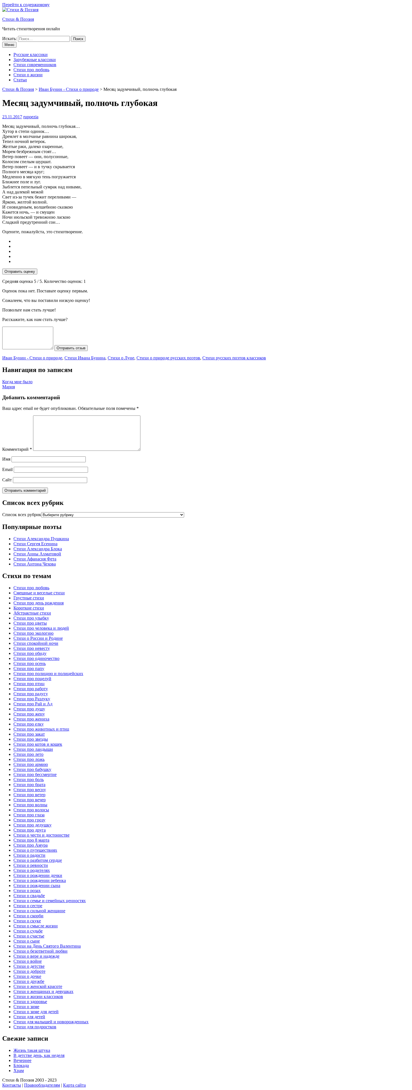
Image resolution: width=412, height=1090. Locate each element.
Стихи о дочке (27, 976)
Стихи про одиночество (36, 658)
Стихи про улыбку (31, 618)
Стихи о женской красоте (37, 986)
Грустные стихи (28, 597)
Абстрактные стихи (32, 613)
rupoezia (30, 116)
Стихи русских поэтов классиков (234, 357)
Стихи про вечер (29, 799)
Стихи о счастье (28, 936)
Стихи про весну (29, 789)
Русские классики (30, 54)
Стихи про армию (30, 764)
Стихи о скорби (28, 915)
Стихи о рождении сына (36, 885)
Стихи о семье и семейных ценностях (49, 900)
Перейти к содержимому (26, 4)
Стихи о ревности (30, 865)
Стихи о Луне (121, 357)
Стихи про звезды (30, 739)
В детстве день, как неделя (38, 1055)
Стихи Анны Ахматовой (37, 553)
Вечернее (22, 1060)
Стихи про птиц (29, 683)
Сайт (7, 479)
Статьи (20, 79)
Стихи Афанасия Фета (34, 558)
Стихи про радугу (30, 693)
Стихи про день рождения (38, 603)
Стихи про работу (30, 688)
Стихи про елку (28, 724)
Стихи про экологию (33, 633)
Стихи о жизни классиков (38, 996)
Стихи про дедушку (32, 825)
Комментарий (17, 449)
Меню (9, 45)
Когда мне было (17, 381)
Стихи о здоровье (30, 1001)
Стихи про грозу (29, 820)
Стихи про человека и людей (41, 628)
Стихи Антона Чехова (34, 564)
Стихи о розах (27, 890)
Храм (18, 1070)
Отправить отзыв (71, 348)
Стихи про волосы (31, 809)
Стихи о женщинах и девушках (43, 991)
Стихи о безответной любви (40, 951)
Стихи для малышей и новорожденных (51, 1021)
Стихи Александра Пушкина (41, 538)
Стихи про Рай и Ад (32, 703)
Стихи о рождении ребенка (39, 880)
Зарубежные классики (34, 59)
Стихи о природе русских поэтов (168, 357)
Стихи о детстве (29, 966)
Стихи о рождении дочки (37, 875)
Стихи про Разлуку (31, 698)
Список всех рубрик (21, 514)
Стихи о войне (27, 961)
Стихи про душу (29, 708)
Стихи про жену (29, 714)
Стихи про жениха (31, 719)
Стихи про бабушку (32, 769)
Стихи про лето (28, 754)
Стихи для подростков (34, 1026)
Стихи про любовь (31, 69)
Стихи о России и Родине (38, 638)
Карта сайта (74, 1085)
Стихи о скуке (27, 920)
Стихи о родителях (31, 870)
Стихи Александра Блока (37, 548)
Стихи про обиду (30, 653)
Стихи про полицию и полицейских (48, 673)
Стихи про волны (30, 804)
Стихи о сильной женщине (39, 910)
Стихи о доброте (29, 971)
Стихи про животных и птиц (41, 729)
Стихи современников (34, 64)
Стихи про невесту (31, 648)
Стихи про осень (29, 663)
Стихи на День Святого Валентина (47, 946)
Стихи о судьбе (28, 931)
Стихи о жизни (28, 74)
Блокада (21, 1065)
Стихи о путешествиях (35, 850)
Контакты (11, 1085)
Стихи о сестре (27, 905)
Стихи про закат (29, 734)
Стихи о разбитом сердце (37, 860)
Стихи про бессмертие (35, 774)
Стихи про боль (28, 779)
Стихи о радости (29, 855)
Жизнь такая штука (31, 1050)
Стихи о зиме (26, 1006)
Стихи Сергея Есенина (35, 543)
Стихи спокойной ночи (35, 643)
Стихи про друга (29, 830)
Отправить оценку (19, 271)
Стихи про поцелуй (32, 678)
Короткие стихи (28, 608)
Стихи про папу (28, 668)
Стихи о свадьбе (29, 895)
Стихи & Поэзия (18, 19)
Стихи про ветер (29, 794)
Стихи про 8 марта (31, 840)
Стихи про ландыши (33, 749)
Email (7, 469)
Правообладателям (42, 1085)
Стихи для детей (29, 1016)
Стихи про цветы (30, 623)
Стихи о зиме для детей (36, 1011)
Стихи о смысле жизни (35, 925)
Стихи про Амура (30, 845)
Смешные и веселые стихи (39, 592)
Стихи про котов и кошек (37, 744)
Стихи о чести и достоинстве (41, 835)
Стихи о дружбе (28, 981)
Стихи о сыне (26, 941)
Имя (6, 459)
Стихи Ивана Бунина (84, 357)
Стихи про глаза (29, 814)
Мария (8, 386)
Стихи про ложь (29, 759)
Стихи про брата (29, 784)
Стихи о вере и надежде (36, 956)
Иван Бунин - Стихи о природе (32, 357)
